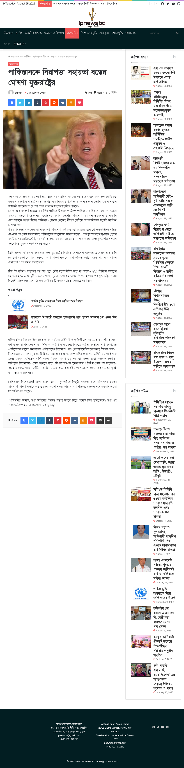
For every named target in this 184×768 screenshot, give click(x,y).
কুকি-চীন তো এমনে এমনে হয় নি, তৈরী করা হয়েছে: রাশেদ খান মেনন (163, 617)
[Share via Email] (100, 420)
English (20, 44)
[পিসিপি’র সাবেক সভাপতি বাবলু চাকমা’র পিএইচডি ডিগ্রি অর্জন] (141, 407)
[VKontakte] (62, 102)
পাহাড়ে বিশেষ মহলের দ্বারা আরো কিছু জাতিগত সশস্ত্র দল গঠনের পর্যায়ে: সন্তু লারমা (164, 438)
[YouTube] (163, 727)
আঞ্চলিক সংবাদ (33, 33)
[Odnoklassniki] (71, 102)
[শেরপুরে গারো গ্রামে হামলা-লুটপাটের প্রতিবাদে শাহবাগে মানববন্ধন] (141, 329)
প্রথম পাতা (15, 56)
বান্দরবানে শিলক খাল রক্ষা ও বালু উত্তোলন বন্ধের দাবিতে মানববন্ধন (164, 360)
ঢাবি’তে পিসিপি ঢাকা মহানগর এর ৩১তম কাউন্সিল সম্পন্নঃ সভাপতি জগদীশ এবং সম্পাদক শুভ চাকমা (164, 503)
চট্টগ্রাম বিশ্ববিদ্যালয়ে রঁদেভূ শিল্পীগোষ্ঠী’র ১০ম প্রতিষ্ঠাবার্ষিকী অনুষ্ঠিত (164, 302)
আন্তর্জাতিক (72, 33)
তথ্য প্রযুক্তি (117, 33)
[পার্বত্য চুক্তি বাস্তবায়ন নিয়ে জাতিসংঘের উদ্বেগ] (18, 305)
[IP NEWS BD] (92, 18)
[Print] (108, 420)
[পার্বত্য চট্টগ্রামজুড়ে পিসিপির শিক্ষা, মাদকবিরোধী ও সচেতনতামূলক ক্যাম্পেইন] (141, 97)
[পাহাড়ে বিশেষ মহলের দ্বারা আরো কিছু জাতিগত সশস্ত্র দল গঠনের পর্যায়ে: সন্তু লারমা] (141, 434)
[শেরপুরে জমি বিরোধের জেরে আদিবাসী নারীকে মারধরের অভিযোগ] (141, 229)
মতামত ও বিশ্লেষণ (54, 33)
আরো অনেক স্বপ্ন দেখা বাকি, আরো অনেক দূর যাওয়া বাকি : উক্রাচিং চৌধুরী (163, 467)
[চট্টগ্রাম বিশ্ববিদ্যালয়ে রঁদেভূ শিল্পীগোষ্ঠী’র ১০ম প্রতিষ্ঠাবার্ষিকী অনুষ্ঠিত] (141, 295)
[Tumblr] (37, 102)
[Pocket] (79, 102)
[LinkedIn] (28, 102)
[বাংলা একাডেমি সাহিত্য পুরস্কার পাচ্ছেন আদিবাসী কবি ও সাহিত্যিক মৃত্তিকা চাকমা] (141, 565)
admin (18, 92)
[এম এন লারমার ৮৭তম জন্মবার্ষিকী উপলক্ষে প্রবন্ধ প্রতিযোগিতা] (141, 73)
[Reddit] (54, 102)
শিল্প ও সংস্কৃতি (89, 33)
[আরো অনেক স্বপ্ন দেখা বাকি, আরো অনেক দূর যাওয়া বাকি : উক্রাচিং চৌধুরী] (141, 462)
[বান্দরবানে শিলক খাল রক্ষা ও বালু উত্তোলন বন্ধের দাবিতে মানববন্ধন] (141, 357)
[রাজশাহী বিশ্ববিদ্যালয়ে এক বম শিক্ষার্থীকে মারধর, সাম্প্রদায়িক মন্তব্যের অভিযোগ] (141, 163)
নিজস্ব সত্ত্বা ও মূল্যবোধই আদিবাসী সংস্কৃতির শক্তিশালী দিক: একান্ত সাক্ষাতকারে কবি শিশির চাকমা (164, 538)
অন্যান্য (7, 44)
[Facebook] (11, 102)
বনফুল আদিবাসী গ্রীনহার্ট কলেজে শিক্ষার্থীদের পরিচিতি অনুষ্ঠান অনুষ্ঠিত (163, 646)
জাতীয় (19, 33)
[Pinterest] (45, 102)
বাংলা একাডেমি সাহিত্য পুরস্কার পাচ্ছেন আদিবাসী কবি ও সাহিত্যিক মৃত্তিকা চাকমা (163, 569)
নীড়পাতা (8, 33)
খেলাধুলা (104, 33)
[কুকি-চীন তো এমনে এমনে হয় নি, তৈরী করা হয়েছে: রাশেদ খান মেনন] (141, 613)
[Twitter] (20, 102)
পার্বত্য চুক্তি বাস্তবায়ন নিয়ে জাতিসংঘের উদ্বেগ (56, 301)
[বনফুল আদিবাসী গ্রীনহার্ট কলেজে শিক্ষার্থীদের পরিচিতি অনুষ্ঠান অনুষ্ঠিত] (141, 641)
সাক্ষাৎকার (130, 33)
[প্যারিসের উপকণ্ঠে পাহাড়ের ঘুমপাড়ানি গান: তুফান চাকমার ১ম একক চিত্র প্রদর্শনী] (18, 322)
